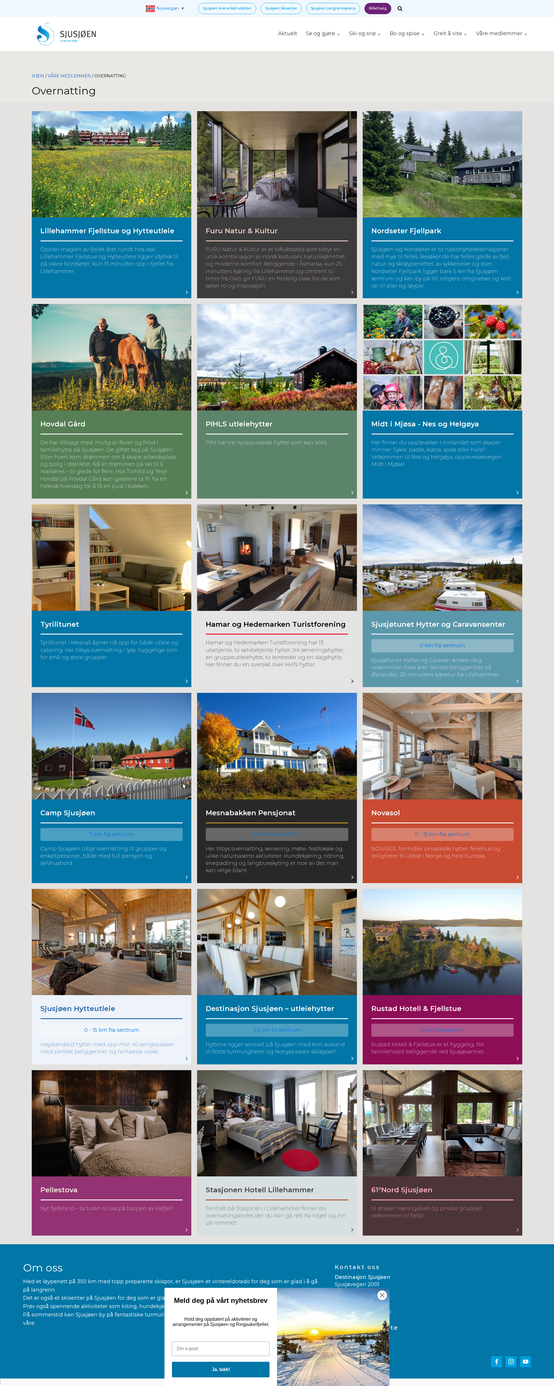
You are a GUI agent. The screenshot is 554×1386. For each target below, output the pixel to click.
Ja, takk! (221, 1369)
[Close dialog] (382, 1295)
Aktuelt (287, 33)
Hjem (38, 76)
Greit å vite (448, 33)
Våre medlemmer (499, 33)
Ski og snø (362, 33)
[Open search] (400, 8)
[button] (227, 8)
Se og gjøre (320, 33)
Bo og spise (405, 33)
